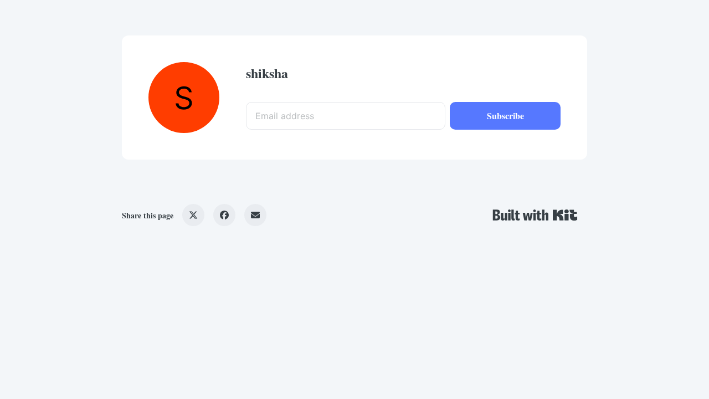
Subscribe (505, 115)
